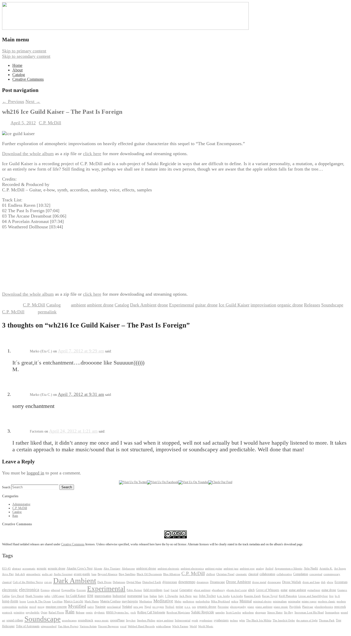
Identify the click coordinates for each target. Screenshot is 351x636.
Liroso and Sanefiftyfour (313, 596)
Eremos (45, 590)
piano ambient (263, 606)
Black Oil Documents (149, 574)
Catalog (18, 74)
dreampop (203, 582)
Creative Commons (28, 79)
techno (234, 620)
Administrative (21, 504)
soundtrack (85, 620)
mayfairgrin (130, 601)
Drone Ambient (238, 582)
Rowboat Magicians (178, 612)
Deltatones (119, 582)
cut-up (48, 582)
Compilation (300, 574)
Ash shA (20, 574)
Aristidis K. (326, 568)
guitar (284, 590)
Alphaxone (128, 568)
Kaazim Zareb (252, 596)
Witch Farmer (180, 626)
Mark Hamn (92, 601)
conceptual (315, 574)
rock (133, 612)
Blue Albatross (171, 574)
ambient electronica (192, 568)
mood (32, 606)
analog (260, 568)
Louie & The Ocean (39, 601)
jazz (195, 595)
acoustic (42, 568)
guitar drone (206, 304)
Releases (312, 304)
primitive (19, 612)
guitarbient (313, 590)
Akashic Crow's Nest (80, 568)
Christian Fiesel (225, 574)
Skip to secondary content (26, 56)
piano (250, 606)
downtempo (186, 582)
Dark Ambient (143, 304)
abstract (16, 568)
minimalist (294, 601)
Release (80, 612)
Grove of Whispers (267, 590)
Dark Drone (104, 582)
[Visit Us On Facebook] (162, 482)
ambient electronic (168, 568)
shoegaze (260, 612)
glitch (251, 590)
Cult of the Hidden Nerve (28, 582)
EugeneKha (68, 590)
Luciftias (57, 601)
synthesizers (221, 620)
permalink (47, 311)
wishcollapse (163, 626)
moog (41, 606)
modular (23, 606)
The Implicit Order (284, 620)
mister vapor (309, 601)
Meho (177, 601)
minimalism (280, 601)
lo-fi (337, 596)
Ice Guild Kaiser (234, 304)
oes (194, 606)
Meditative (163, 600)
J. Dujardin (171, 596)
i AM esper (58, 595)
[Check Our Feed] (220, 482)
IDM (90, 596)
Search (6, 487)
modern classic (326, 601)
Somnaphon (332, 612)
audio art (47, 574)
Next (32, 101)
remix (89, 612)
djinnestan (169, 582)
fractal (174, 590)
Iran (145, 596)
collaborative (284, 574)
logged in (35, 472)
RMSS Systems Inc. (117, 612)
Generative (185, 590)
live (331, 595)
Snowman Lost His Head (309, 612)
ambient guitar (213, 568)
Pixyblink (295, 606)
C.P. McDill (50, 122)
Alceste (98, 568)
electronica (29, 589)
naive (90, 606)
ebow (330, 582)
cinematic (241, 574)
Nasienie (100, 606)
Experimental (181, 304)
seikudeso (248, 612)
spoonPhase (117, 620)
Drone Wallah (291, 582)
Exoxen (81, 590)
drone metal (259, 582)
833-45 (6, 568)
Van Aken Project (68, 626)
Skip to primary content (24, 50)
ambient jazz (231, 568)
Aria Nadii (311, 568)
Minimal (245, 601)
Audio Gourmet (63, 574)
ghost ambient (202, 590)
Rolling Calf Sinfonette (151, 612)
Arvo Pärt (8, 574)
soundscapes (69, 620)
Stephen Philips (146, 620)
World (193, 626)
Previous (13, 101)
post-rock (340, 607)
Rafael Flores (56, 612)
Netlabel (127, 607)
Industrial (119, 596)
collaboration (267, 574)
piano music (281, 606)
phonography (238, 606)
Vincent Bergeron (108, 626)
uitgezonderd (49, 626)
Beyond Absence (107, 574)
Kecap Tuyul (270, 596)
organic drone (290, 304)
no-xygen (158, 606)
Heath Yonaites (34, 596)
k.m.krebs (237, 595)
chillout (210, 574)
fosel (166, 590)
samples (220, 612)
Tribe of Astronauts (28, 626)
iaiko (47, 595)
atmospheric (33, 574)
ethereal (55, 590)
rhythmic (99, 612)
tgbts (242, 620)
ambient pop (247, 568)
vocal (123, 626)
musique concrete (56, 607)
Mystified (77, 606)
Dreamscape (217, 582)
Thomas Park (327, 620)
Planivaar (307, 606)
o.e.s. (187, 606)
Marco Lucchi (73, 601)
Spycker (131, 620)
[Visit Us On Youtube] (193, 482)
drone (163, 304)
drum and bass (311, 582)
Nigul (147, 606)
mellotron (188, 601)
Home (17, 65)
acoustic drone (56, 568)
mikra (234, 601)
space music (102, 620)
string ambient (164, 620)
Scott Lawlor (233, 612)
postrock (7, 612)
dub (323, 582)
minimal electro (262, 601)
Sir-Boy (288, 612)
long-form (10, 601)
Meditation (145, 601)
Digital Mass (133, 582)
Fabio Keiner (134, 590)
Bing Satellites (127, 574)
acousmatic (28, 568)
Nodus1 (169, 606)
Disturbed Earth (151, 582)
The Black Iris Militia (258, 620)
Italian (153, 596)
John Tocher (207, 596)
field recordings (152, 590)
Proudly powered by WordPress (31, 631)
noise (179, 607)
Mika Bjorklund (220, 601)
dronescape (274, 582)
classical (253, 574)
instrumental (134, 596)
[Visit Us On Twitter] (133, 482)
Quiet (44, 612)
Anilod (269, 568)
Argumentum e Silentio (288, 568)
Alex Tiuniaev (112, 568)
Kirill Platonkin (288, 596)
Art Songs (340, 568)
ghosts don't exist (236, 590)
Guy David (17, 596)
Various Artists (88, 626)
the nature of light (307, 620)
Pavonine (223, 606)
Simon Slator (275, 612)
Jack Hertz (185, 595)
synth (195, 620)
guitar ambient (297, 590)
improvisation (263, 304)
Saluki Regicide (202, 612)
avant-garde (82, 574)
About (17, 70)
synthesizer (206, 620)
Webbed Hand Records (141, 626)
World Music (205, 626)
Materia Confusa (110, 601)
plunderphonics (324, 606)
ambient (78, 304)
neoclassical (114, 606)
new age (138, 606)
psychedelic (33, 612)
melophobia (203, 601)
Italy (161, 596)
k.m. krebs (223, 595)
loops (23, 601)
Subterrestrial (182, 620)
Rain (15, 516)
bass (93, 574)
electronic (10, 590)
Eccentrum (341, 582)
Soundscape (332, 304)
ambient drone (100, 304)
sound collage (14, 620)
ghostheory (218, 590)
